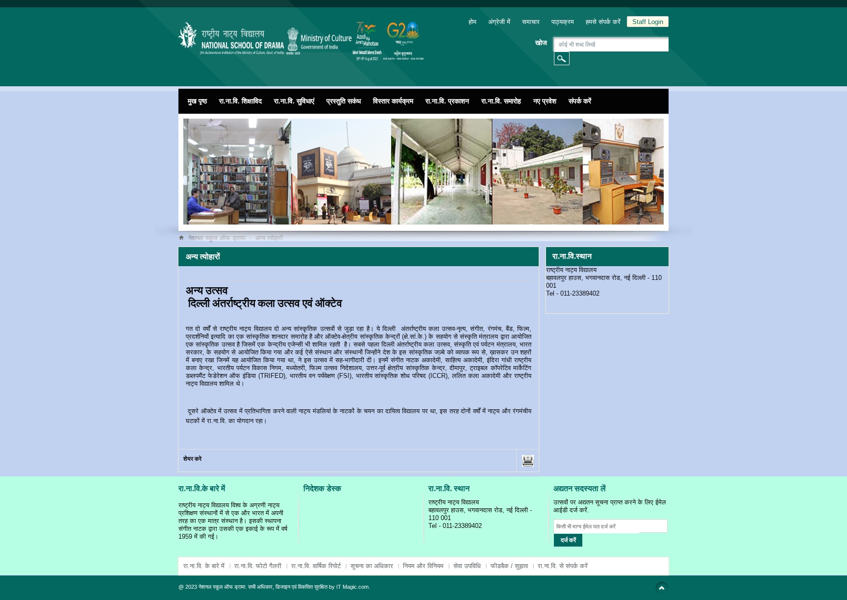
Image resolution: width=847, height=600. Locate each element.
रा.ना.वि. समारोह (501, 101)
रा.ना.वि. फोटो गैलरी (257, 566)
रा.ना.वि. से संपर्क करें (563, 566)
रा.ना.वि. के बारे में (203, 566)
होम (472, 21)
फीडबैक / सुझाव (509, 566)
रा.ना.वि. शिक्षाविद (240, 101)
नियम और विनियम (423, 566)
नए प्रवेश (544, 101)
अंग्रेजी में (499, 21)
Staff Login (647, 21)
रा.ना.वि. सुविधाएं (294, 101)
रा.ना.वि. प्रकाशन (447, 101)
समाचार (531, 21)
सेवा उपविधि (467, 566)
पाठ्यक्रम (562, 21)
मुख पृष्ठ (197, 101)
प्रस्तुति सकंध (343, 101)
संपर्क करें (580, 101)
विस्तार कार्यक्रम (393, 101)
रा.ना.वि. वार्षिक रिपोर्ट (316, 566)
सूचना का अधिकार (371, 566)
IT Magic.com (352, 587)
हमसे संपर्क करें (603, 21)
